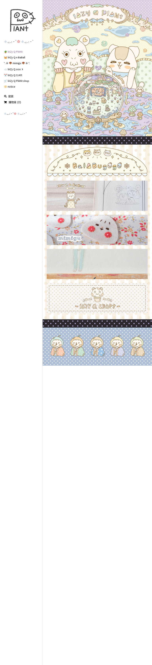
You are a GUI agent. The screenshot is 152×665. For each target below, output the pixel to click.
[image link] (21, 20)
